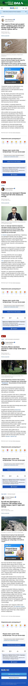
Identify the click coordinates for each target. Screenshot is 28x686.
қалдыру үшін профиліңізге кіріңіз (11, 156)
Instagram (15, 174)
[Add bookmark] (25, 318)
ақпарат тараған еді (11, 436)
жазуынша (18, 409)
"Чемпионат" (5, 383)
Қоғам (2, 16)
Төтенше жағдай (11, 494)
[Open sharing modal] (18, 318)
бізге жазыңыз (16, 132)
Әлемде (3, 185)
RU (23, 8)
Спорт (2, 339)
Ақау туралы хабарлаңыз (14, 674)
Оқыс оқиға (4, 494)
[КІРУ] (26, 8)
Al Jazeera (4, 235)
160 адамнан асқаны (19, 606)
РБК (2, 260)
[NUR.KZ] (14, 8)
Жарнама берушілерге (14, 677)
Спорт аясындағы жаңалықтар (12, 339)
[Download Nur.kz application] (14, 3)
